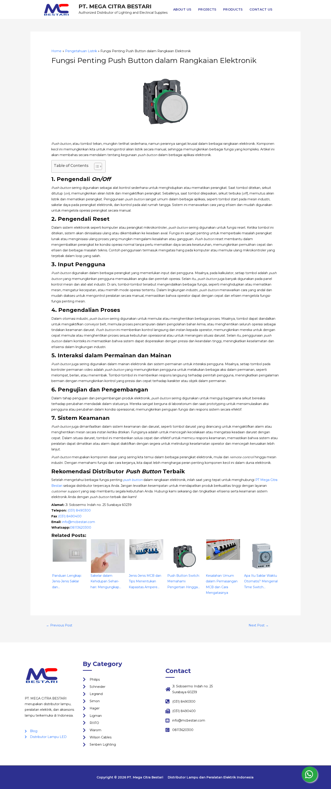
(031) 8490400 (70, 516)
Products (233, 9)
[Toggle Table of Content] (96, 166)
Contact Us (260, 9)
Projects (207, 9)
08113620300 (80, 527)
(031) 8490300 (79, 510)
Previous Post (59, 625)
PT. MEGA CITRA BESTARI (115, 6)
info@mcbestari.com (78, 522)
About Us (182, 9)
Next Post (259, 625)
